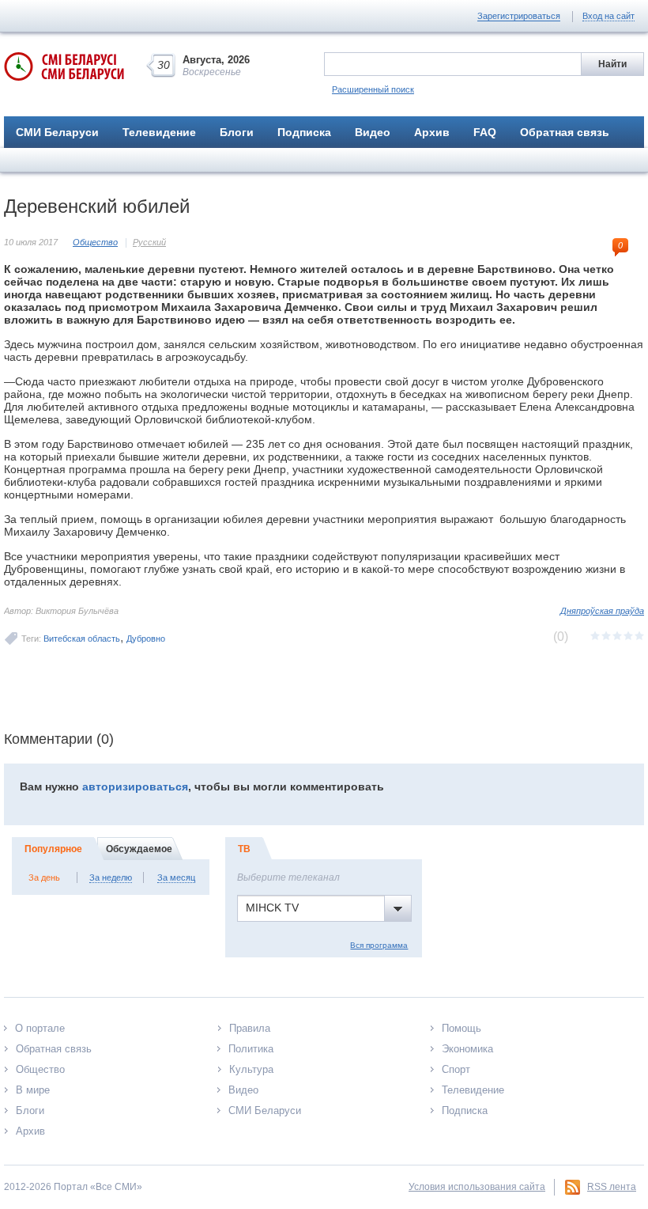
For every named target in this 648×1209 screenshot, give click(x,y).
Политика (250, 1049)
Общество (95, 242)
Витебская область (81, 638)
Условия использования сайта (477, 1186)
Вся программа (379, 945)
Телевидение (159, 132)
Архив (432, 132)
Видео (372, 132)
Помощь (461, 1028)
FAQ (484, 132)
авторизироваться (135, 786)
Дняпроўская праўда (602, 611)
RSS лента (611, 1186)
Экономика (467, 1049)
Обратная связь (564, 132)
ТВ (244, 849)
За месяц (176, 877)
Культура (251, 1069)
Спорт (456, 1069)
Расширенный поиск (373, 89)
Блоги (237, 132)
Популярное (53, 849)
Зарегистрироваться (518, 16)
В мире (33, 1090)
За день (44, 877)
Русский (149, 242)
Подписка (304, 132)
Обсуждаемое (139, 849)
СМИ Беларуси (57, 132)
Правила (249, 1028)
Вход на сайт (608, 16)
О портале (40, 1028)
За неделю (110, 877)
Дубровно (145, 638)
